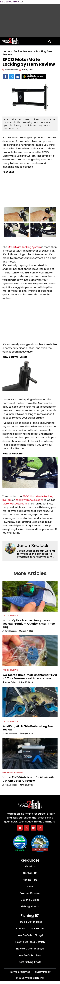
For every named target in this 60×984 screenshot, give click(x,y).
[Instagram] (40, 828)
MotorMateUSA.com (14, 503)
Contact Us (30, 873)
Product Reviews (30, 893)
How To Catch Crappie (30, 928)
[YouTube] (33, 828)
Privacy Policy (42, 972)
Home (6, 51)
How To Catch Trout (30, 955)
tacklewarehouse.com (29, 500)
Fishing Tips (30, 879)
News (30, 886)
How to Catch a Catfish (30, 942)
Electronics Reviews (12, 772)
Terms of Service (20, 972)
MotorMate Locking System (24, 247)
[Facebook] (20, 828)
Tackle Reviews (23, 51)
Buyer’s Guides (30, 900)
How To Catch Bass (30, 922)
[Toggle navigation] (56, 40)
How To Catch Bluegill (30, 935)
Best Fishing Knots (30, 962)
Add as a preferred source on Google (35, 76)
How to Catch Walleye (30, 948)
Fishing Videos (30, 906)
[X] (26, 828)
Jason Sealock (32, 546)
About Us (30, 866)
